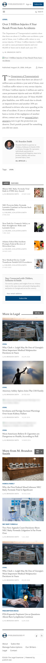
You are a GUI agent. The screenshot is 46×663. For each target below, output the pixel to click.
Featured (14, 183)
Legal (5, 19)
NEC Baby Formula (10, 524)
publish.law (7, 660)
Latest (6, 183)
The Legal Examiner (16, 657)
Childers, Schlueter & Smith (15, 212)
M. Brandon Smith (13, 52)
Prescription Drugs (10, 611)
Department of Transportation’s (25, 76)
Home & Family (8, 484)
